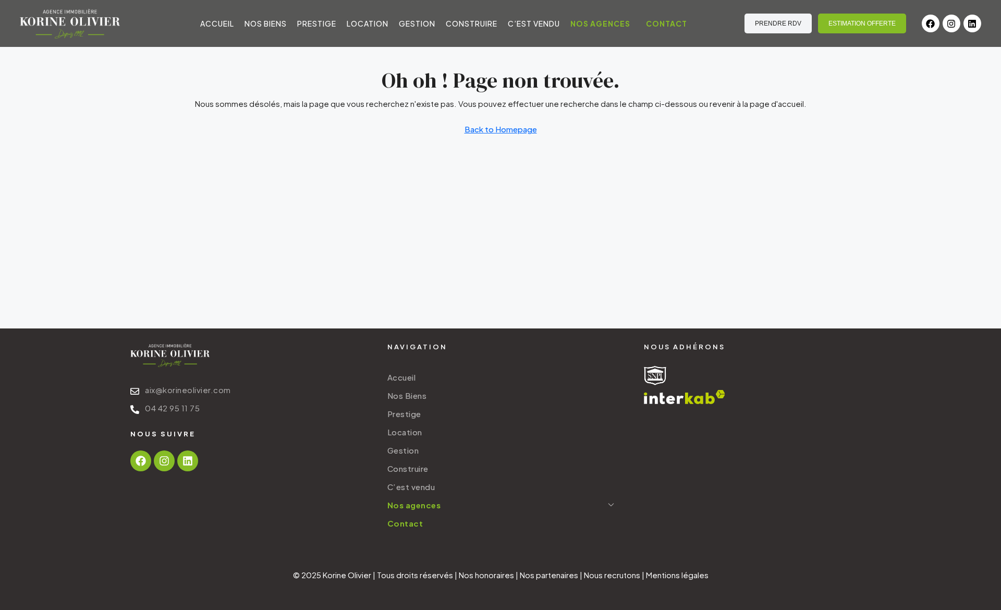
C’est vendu (534, 23)
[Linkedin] (972, 23)
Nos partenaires (549, 575)
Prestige (316, 23)
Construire (471, 23)
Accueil (217, 23)
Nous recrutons (612, 575)
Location (367, 23)
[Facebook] (930, 23)
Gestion (417, 23)
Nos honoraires (486, 575)
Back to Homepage (501, 129)
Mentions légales (677, 575)
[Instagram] (951, 23)
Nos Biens (266, 23)
